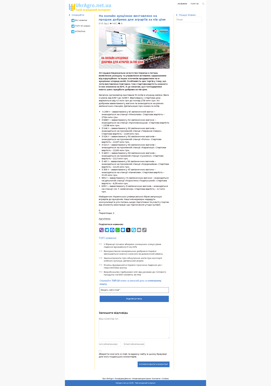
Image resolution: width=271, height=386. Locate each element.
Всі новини (81, 20)
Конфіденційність (123, 379)
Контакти (156, 379)
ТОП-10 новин (82, 26)
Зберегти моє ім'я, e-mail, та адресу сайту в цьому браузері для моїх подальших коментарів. (133, 355)
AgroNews (105, 218)
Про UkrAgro (108, 379)
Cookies (165, 379)
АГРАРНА (80, 31)
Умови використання (141, 379)
